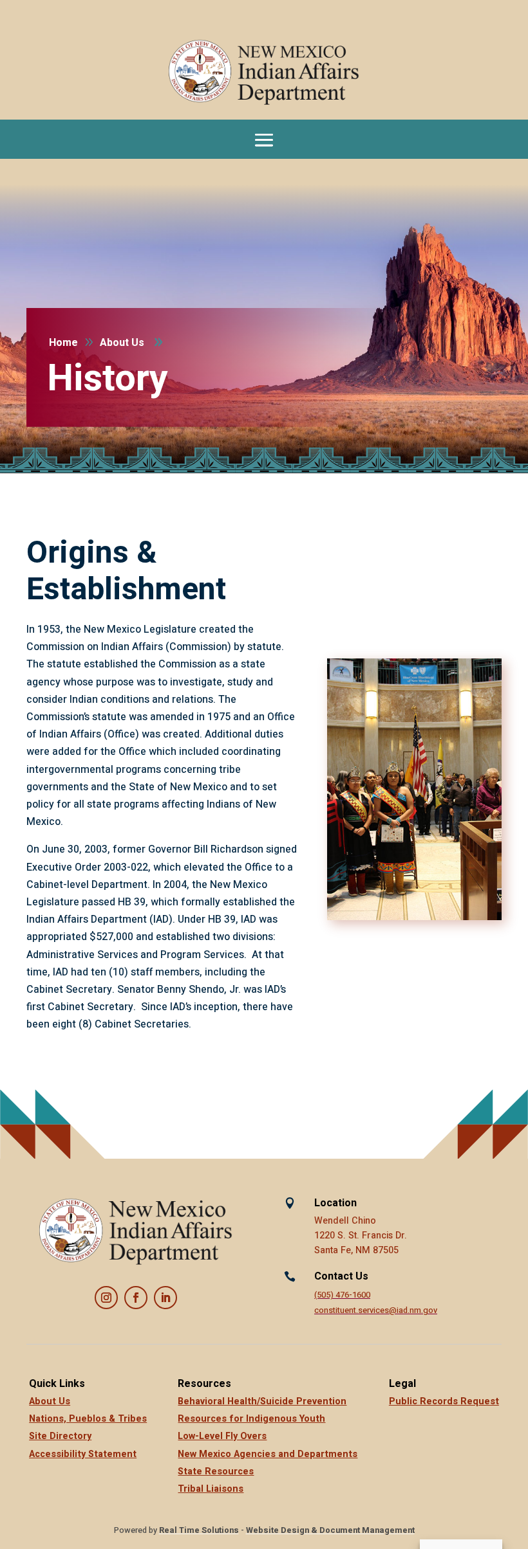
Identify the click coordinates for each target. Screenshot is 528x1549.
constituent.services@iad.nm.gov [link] (375, 1310)
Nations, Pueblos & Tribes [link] (88, 1419)
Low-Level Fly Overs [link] (222, 1436)
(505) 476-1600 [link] (342, 1295)
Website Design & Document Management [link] (330, 1530)
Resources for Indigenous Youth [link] (251, 1419)
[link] (264, 73)
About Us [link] (49, 1401)
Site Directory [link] (60, 1436)
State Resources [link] (216, 1471)
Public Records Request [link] (444, 1401)
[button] (264, 139)
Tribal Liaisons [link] (210, 1489)
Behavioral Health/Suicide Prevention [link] (262, 1401)
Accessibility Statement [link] (83, 1454)
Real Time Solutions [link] (199, 1530)
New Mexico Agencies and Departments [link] (267, 1454)
